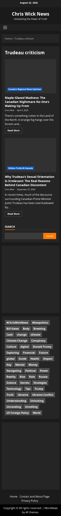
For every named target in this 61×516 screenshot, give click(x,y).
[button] (5, 27)
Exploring (13, 352)
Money (33, 364)
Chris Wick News (30, 14)
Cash (10, 334)
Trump (39, 389)
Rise (22, 377)
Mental (20, 364)
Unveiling (31, 407)
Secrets (24, 383)
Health (34, 358)
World (37, 413)
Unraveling (14, 407)
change (22, 334)
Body (26, 328)
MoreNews (51, 508)
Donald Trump (42, 346)
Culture (11, 346)
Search (10, 227)
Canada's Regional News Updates (24, 89)
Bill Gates (13, 328)
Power (44, 370)
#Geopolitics (40, 322)
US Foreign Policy (18, 413)
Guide (22, 358)
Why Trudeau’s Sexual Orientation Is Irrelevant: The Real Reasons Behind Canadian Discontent (29, 181)
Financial (29, 352)
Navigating (14, 370)
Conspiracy (38, 340)
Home (13, 496)
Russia (43, 377)
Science (11, 383)
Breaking (39, 328)
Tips (28, 389)
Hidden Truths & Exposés (20, 168)
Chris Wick (9, 110)
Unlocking (37, 401)
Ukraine (23, 395)
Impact (48, 358)
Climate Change (17, 340)
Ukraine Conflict (42, 395)
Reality (11, 377)
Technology (14, 389)
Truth (10, 395)
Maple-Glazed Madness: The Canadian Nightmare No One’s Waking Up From (27, 102)
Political (30, 370)
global (11, 358)
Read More (14, 131)
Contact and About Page (34, 496)
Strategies (40, 383)
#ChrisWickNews (17, 322)
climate (35, 334)
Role (32, 377)
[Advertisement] (30, 279)
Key (9, 364)
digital (24, 346)
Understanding (16, 401)
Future (43, 352)
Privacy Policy (29, 501)
